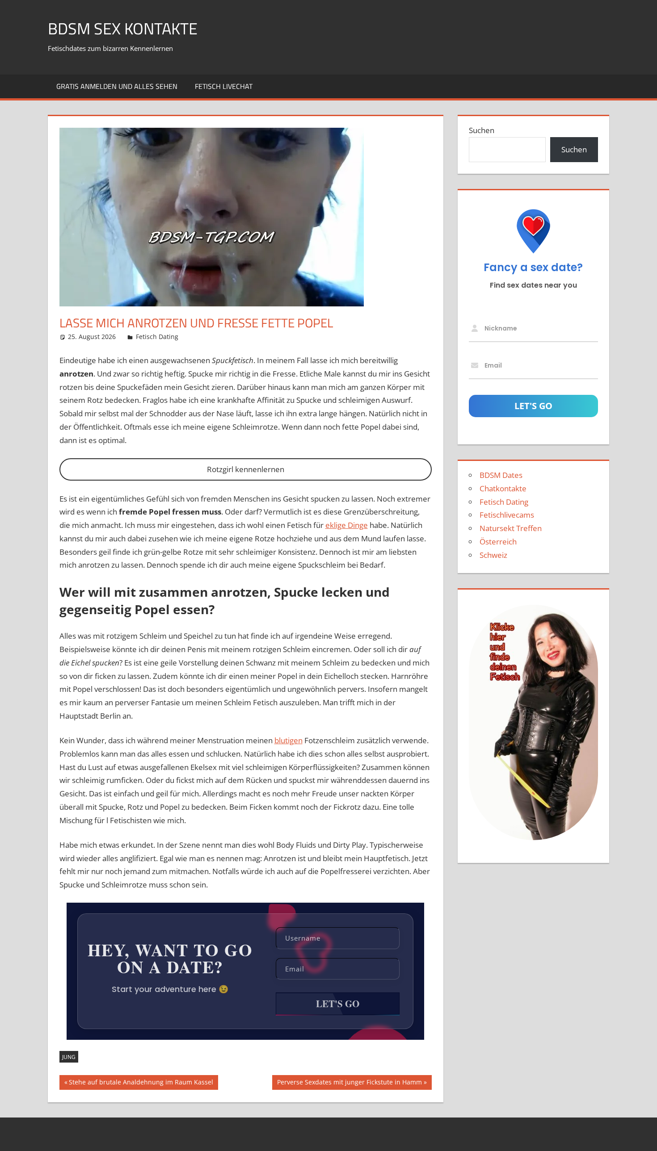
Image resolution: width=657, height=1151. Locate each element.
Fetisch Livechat (224, 86)
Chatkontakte (503, 488)
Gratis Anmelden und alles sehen (116, 86)
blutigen (288, 740)
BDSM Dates (501, 475)
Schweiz (493, 555)
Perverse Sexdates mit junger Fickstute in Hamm (349, 1083)
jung (69, 1057)
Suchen (481, 130)
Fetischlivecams (507, 515)
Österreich (498, 541)
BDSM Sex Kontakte (123, 28)
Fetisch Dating (157, 336)
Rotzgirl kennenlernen (245, 469)
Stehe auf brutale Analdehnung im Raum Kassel (140, 1083)
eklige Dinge (346, 525)
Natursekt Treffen (511, 528)
